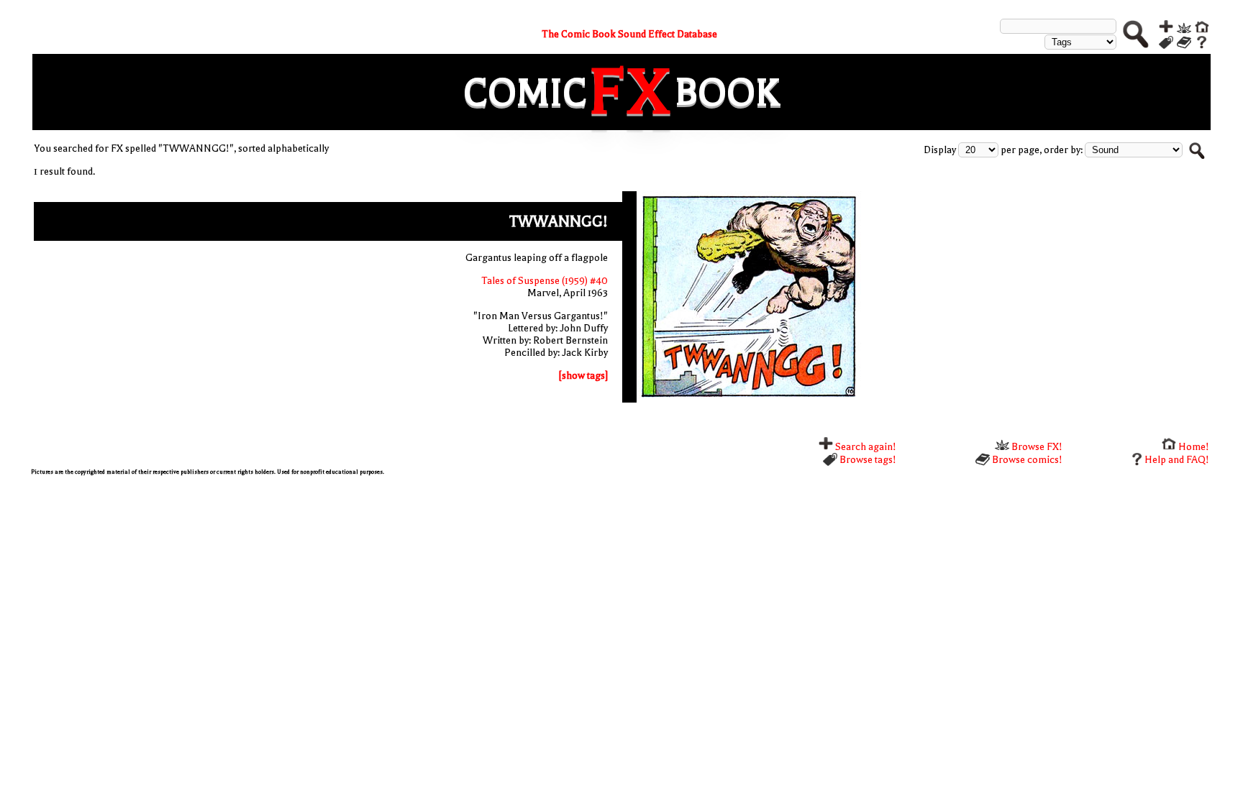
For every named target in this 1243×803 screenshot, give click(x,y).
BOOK (727, 92)
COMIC (525, 92)
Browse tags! (866, 460)
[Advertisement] (462, 586)
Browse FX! (1035, 447)
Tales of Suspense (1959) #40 (544, 281)
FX (630, 92)
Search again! (864, 447)
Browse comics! (1026, 460)
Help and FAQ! (1176, 460)
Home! (1192, 447)
